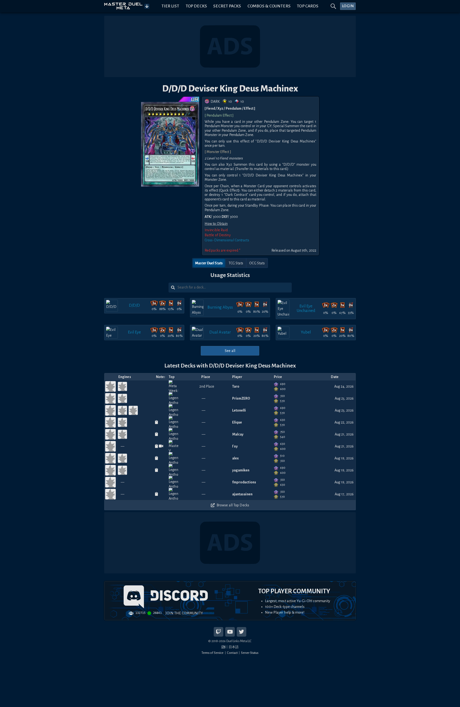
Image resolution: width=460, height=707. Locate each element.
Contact (232, 653)
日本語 (234, 647)
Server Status (250, 653)
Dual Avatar (220, 332)
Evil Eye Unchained (306, 308)
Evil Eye (134, 332)
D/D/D (134, 305)
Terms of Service (212, 653)
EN (223, 647)
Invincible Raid (216, 230)
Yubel (306, 332)
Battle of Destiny (218, 235)
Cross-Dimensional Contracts (227, 240)
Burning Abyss (220, 307)
